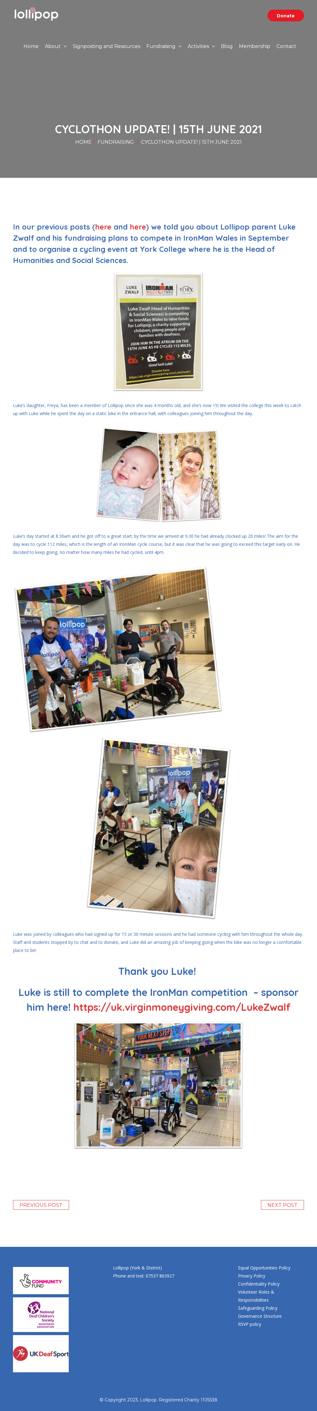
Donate (286, 16)
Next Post (282, 1205)
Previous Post (41, 1205)
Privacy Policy (251, 1276)
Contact (286, 46)
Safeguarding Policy (257, 1308)
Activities (199, 46)
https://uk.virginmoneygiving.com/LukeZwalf (182, 1007)
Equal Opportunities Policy (264, 1268)
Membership (254, 46)
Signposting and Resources (106, 46)
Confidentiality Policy (259, 1284)
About (53, 46)
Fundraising (161, 46)
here (103, 226)
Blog (227, 46)
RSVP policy (249, 1324)
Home (31, 46)
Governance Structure (260, 1316)
